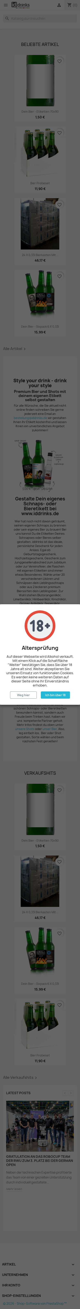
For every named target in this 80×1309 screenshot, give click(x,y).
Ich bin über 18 (55, 695)
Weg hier (23, 695)
